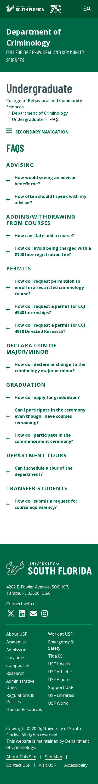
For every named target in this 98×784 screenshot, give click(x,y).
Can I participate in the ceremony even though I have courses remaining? (45, 416)
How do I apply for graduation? (43, 397)
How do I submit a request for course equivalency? (41, 504)
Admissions (17, 650)
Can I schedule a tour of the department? (39, 471)
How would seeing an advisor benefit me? (41, 181)
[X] (10, 613)
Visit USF (47, 765)
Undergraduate (28, 119)
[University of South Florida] (49, 568)
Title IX (55, 656)
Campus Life (18, 665)
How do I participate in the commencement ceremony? (39, 438)
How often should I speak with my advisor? (46, 199)
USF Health (59, 664)
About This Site (21, 757)
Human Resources (24, 709)
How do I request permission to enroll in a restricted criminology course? (45, 287)
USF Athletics (60, 672)
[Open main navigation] (87, 9)
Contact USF (18, 765)
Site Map (53, 757)
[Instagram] (44, 613)
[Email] (33, 613)
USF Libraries (61, 695)
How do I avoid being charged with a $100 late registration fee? (48, 251)
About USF (16, 634)
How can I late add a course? (40, 236)
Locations (15, 657)
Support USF (60, 687)
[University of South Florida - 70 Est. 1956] (33, 9)
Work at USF (60, 634)
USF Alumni (59, 679)
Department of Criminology (40, 113)
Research (15, 673)
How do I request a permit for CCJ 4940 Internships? (45, 309)
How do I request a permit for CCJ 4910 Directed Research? (45, 328)
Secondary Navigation (37, 132)
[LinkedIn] (22, 613)
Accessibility (76, 765)
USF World (58, 703)
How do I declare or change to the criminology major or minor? (45, 368)
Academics (16, 642)
